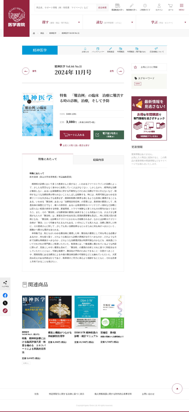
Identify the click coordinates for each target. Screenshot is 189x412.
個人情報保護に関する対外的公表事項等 (113, 394)
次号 (112, 71)
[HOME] (34, 33)
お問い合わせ (148, 394)
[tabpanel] (37, 114)
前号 (34, 71)
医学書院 (17, 18)
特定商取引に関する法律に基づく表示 (66, 394)
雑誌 (42, 33)
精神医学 (52, 33)
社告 (37, 394)
